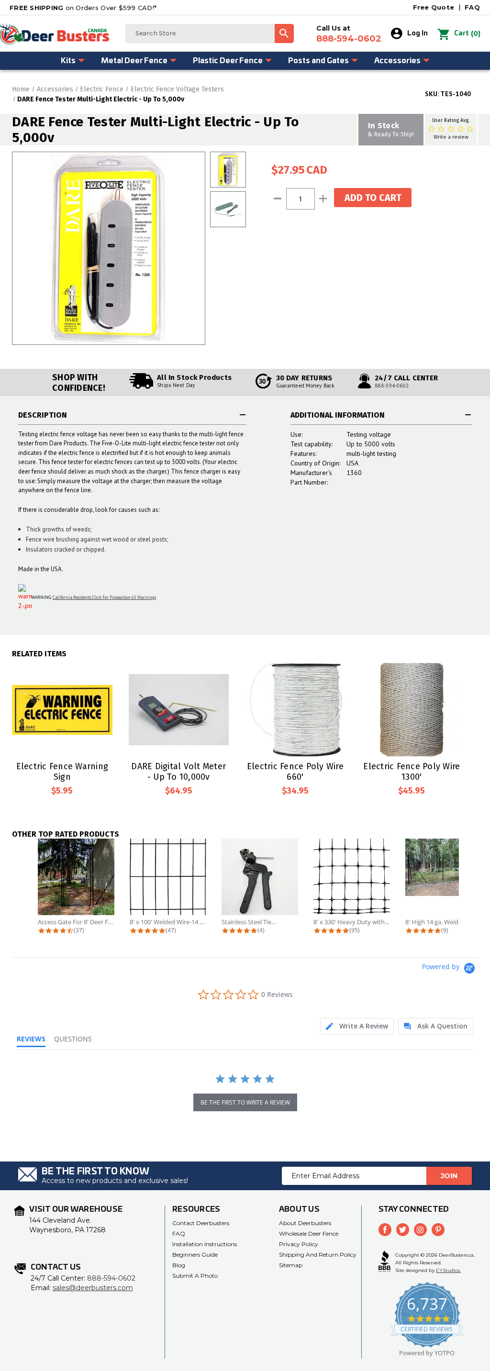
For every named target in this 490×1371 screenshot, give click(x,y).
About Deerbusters (305, 1223)
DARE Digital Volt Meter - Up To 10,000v (178, 771)
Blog (178, 1265)
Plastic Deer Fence (228, 61)
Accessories (397, 61)
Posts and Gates (318, 61)
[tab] (357, 1026)
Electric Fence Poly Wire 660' (295, 771)
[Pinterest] (438, 1229)
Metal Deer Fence (134, 61)
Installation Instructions (204, 1244)
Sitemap (290, 1265)
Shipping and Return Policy (317, 1254)
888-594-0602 (392, 385)
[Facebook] (385, 1229)
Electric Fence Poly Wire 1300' (411, 771)
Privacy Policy (298, 1244)
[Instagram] (420, 1229)
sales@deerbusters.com (93, 1287)
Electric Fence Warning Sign (62, 771)
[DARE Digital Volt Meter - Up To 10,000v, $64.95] (179, 709)
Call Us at (348, 34)
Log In (417, 33)
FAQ (472, 7)
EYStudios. (448, 1270)
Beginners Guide (195, 1254)
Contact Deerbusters (200, 1223)
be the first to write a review (245, 1102)
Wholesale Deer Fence (308, 1233)
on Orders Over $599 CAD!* (83, 7)
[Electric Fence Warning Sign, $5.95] (62, 709)
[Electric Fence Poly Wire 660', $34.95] (295, 709)
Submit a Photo (195, 1275)
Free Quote (434, 7)
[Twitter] (402, 1229)
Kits (68, 61)
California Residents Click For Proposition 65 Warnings (104, 597)
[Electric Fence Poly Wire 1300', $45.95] (412, 709)
